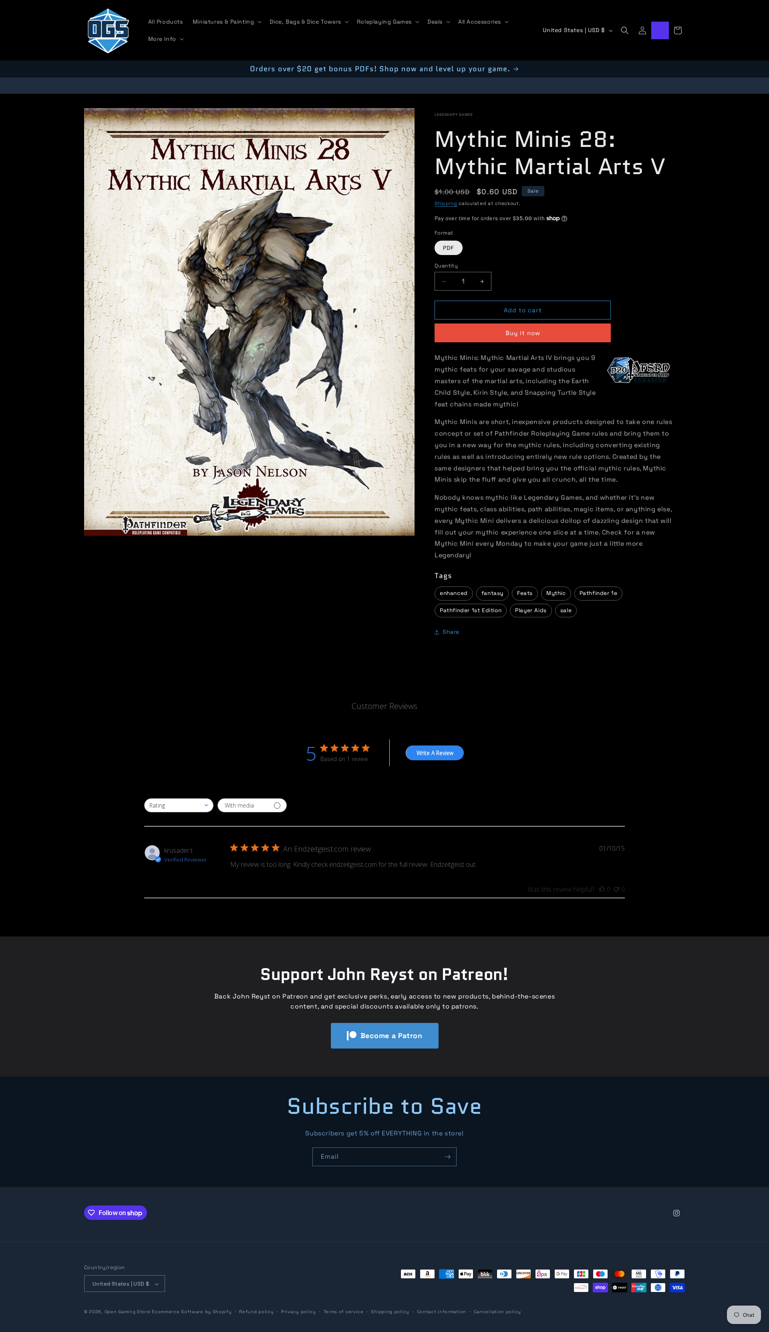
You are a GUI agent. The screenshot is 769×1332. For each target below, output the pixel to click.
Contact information (441, 1311)
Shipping (446, 203)
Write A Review (435, 753)
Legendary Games (454, 114)
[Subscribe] (447, 1156)
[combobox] (178, 805)
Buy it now (522, 333)
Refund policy (256, 1311)
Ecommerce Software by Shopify (192, 1312)
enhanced (454, 593)
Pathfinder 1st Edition (470, 610)
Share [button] (451, 632)
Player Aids (531, 610)
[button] (226, 21)
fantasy (492, 593)
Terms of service (344, 1311)
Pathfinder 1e (599, 593)
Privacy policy (298, 1311)
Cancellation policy (497, 1311)
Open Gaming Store (128, 1312)
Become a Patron (391, 1035)
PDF (448, 247)
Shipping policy (390, 1311)
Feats (525, 593)
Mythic (556, 593)
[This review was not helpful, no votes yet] (616, 889)
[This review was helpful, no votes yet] (602, 889)
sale (566, 610)
